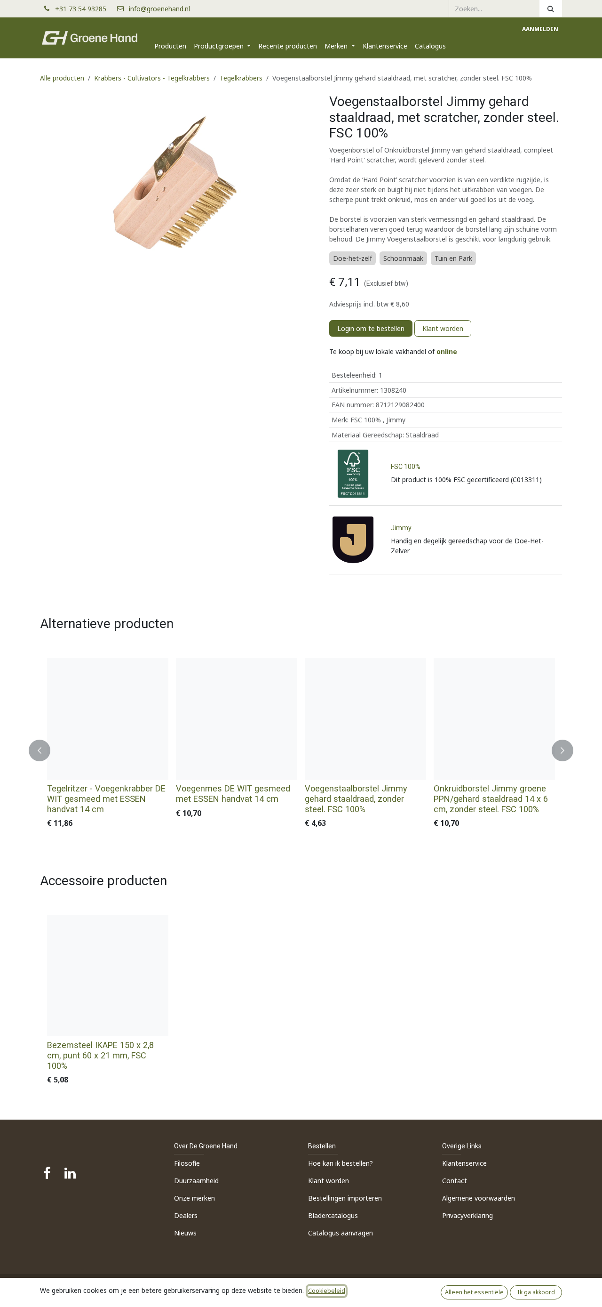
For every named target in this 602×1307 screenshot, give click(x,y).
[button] (45, 750)
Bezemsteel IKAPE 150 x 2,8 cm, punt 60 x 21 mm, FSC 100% (100, 1055)
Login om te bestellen (370, 328)
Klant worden (442, 328)
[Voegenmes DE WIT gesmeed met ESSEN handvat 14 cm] (236, 719)
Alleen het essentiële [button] (474, 1292)
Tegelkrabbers (241, 77)
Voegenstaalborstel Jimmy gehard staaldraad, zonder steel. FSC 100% (356, 798)
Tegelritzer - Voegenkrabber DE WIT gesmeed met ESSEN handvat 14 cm (106, 798)
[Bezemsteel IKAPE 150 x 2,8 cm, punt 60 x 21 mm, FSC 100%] (107, 975)
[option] (301, 750)
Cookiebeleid (326, 1291)
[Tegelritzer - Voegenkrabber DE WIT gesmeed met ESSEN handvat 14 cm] (107, 719)
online (446, 351)
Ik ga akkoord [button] (536, 1292)
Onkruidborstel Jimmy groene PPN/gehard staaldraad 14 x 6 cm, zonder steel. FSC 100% (491, 798)
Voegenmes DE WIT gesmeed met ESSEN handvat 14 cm (233, 793)
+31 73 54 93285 (84, 8)
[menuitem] (170, 46)
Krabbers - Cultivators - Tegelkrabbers (152, 77)
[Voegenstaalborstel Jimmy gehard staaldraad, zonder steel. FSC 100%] (365, 719)
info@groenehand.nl (159, 8)
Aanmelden (540, 29)
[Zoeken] (550, 8)
